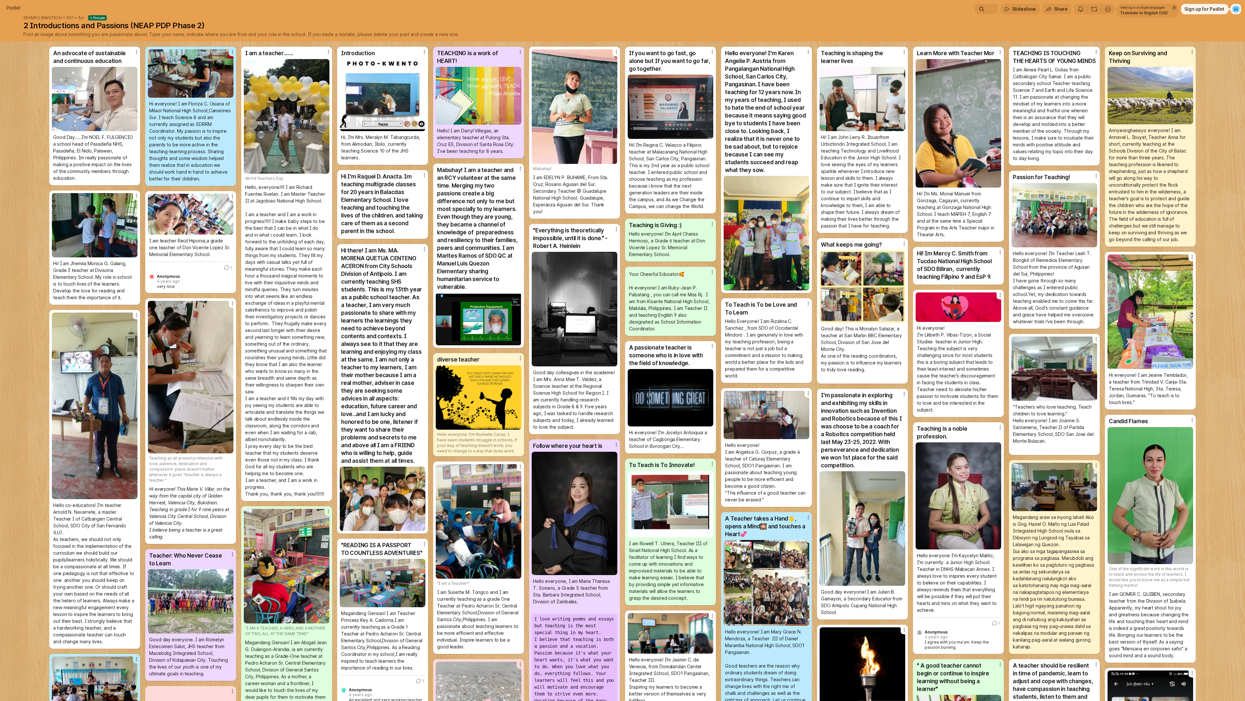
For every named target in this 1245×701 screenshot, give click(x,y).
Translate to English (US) (1144, 12)
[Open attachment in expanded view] (94, 99)
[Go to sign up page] (1236, 9)
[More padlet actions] (1107, 9)
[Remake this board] (1094, 9)
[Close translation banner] (1174, 7)
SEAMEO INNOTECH (42, 18)
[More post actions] (136, 52)
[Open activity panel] (1080, 9)
